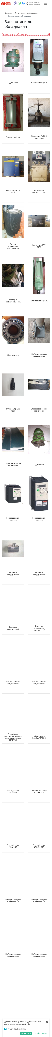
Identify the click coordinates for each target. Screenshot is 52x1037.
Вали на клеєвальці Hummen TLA (39, 628)
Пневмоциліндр (13, 137)
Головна (8, 13)
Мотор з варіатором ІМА (13, 301)
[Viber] (16, 4)
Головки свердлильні (13, 573)
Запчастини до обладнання (26, 13)
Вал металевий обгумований (13, 682)
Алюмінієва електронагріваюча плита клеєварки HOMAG (13, 737)
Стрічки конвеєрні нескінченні (39, 410)
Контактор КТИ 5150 (39, 246)
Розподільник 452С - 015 (39, 846)
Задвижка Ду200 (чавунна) (39, 137)
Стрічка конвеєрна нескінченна (13, 246)
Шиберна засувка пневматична (39, 355)
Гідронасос (13, 83)
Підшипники (13, 355)
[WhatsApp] (20, 4)
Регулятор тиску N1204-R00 (39, 792)
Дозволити (26, 1033)
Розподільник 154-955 (13, 846)
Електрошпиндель (39, 83)
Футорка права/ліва (13, 410)
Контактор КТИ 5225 (13, 192)
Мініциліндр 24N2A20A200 (39, 737)
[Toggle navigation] (46, 3)
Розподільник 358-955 (13, 792)
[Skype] (23, 4)
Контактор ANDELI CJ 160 (39, 192)
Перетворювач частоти (13, 519)
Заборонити (41, 1033)
